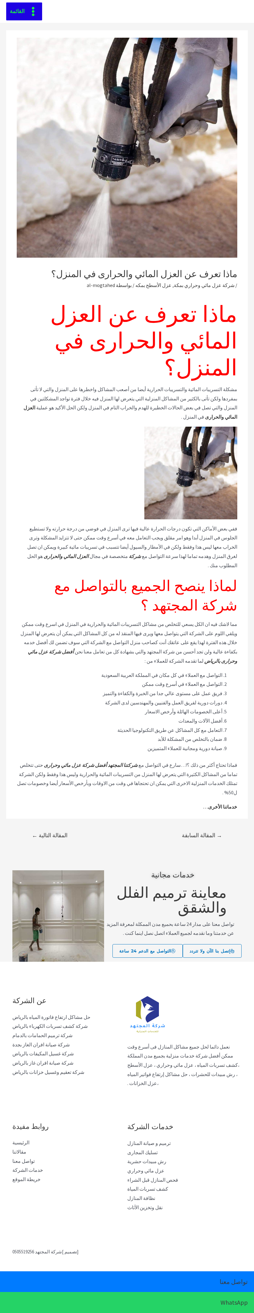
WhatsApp (234, 1302)
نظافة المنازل (141, 1198)
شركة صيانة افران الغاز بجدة (41, 1044)
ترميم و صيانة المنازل (149, 1143)
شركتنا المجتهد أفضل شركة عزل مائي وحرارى (91, 765)
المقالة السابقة (202, 835)
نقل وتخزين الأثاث (145, 1207)
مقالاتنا (19, 1152)
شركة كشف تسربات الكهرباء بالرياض (50, 1026)
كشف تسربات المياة (147, 1189)
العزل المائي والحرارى (67, 556)
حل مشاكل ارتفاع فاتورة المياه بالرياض (51, 1017)
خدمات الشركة (27, 1170)
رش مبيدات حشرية (146, 1161)
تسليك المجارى (142, 1152)
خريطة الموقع (26, 1179)
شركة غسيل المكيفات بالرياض (43, 1053)
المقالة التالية (50, 835)
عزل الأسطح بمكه (153, 285)
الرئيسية (20, 1142)
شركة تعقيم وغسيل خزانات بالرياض (48, 1072)
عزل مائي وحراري (145, 1170)
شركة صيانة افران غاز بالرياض (42, 1063)
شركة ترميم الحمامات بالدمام (42, 1035)
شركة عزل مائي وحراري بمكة (204, 285)
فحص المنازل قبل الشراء (152, 1180)
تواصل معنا (23, 1161)
